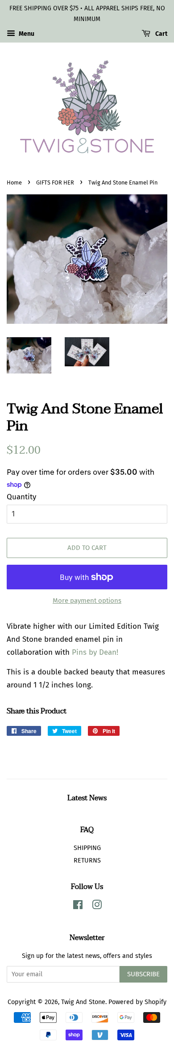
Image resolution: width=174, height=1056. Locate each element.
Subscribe (143, 974)
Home (14, 182)
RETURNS (87, 860)
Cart (160, 34)
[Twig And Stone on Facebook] (78, 906)
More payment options (87, 601)
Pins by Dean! (95, 652)
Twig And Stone (83, 1002)
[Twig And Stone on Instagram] (97, 906)
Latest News (87, 798)
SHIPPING (87, 848)
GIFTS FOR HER (55, 182)
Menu (25, 34)
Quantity (21, 497)
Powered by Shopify (137, 1002)
